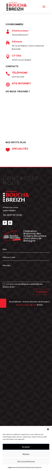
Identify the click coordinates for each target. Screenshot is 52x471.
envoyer (41, 291)
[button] (48, 429)
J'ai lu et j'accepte (23, 285)
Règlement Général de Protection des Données (25, 467)
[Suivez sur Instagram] (10, 223)
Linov (34, 305)
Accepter (26, 447)
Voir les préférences (26, 461)
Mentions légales (23, 305)
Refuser (26, 454)
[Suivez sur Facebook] (5, 223)
